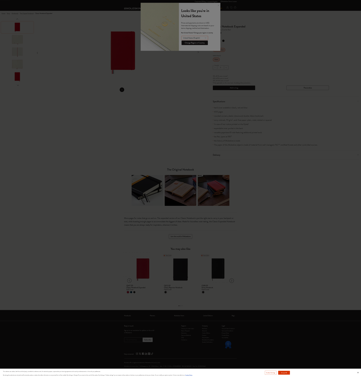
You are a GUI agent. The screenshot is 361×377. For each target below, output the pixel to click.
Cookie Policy (188, 375)
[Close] (358, 373)
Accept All (284, 373)
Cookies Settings (270, 373)
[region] (180, 373)
